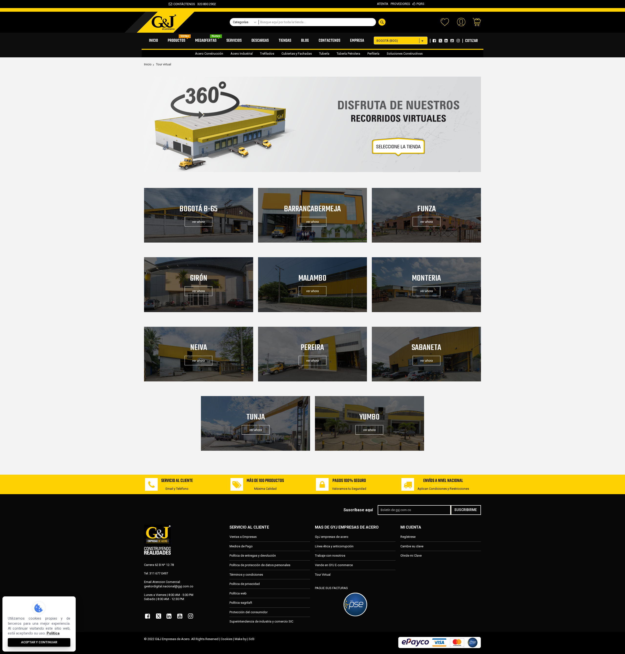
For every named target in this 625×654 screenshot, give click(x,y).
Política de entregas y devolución (252, 555)
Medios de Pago (241, 546)
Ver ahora (312, 291)
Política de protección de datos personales (259, 565)
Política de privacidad (244, 584)
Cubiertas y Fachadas (296, 53)
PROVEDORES (400, 4)
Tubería (324, 53)
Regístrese (408, 537)
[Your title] (312, 171)
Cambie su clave (411, 546)
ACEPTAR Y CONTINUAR (39, 642)
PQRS (420, 4)
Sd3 (251, 639)
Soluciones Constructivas (405, 53)
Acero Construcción (209, 53)
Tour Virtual (323, 574)
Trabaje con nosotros (330, 555)
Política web (238, 593)
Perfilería (373, 53)
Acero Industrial (241, 53)
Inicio (148, 64)
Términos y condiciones (246, 574)
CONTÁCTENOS (184, 4)
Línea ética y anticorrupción (334, 546)
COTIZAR (471, 41)
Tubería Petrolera (348, 53)
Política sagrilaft (240, 602)
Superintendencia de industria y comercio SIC (261, 621)
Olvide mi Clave (411, 555)
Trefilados (267, 53)
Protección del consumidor (248, 612)
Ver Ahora (198, 222)
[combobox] (323, 22)
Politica (53, 633)
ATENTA (382, 4)
